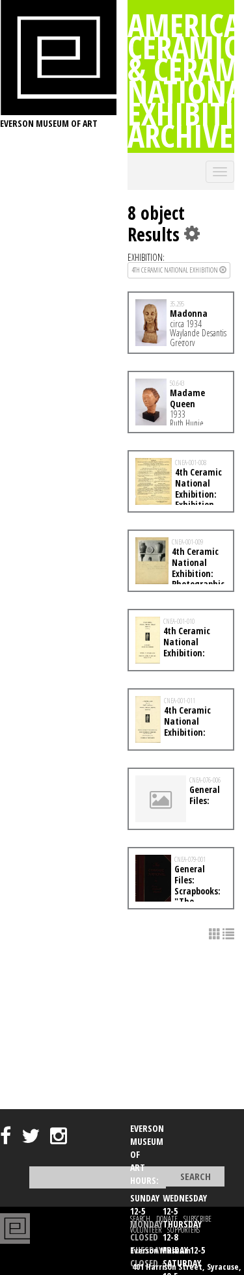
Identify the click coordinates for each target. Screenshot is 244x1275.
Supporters (183, 1229)
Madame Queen (187, 398)
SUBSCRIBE (197, 1218)
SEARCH (140, 1218)
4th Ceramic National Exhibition (175, 270)
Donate (167, 1218)
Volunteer (145, 1229)
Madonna (189, 313)
